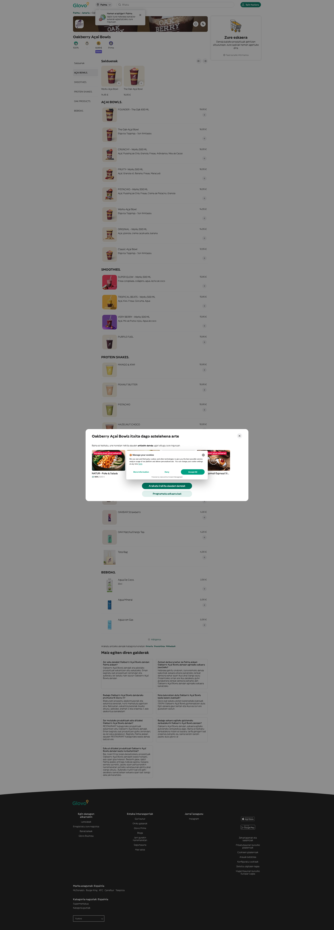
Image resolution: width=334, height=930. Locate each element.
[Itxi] (239, 435)
